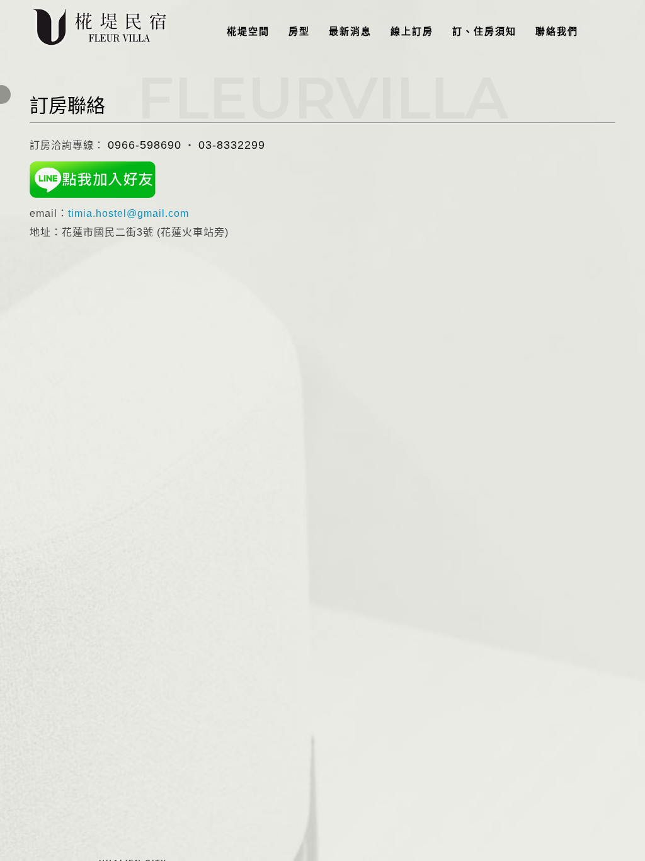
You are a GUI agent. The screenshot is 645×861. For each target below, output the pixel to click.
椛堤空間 (248, 31)
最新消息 (350, 31)
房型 (299, 31)
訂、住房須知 (484, 31)
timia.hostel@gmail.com (128, 213)
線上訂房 (412, 31)
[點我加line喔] (93, 179)
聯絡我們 (556, 31)
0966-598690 (144, 145)
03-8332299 (231, 145)
